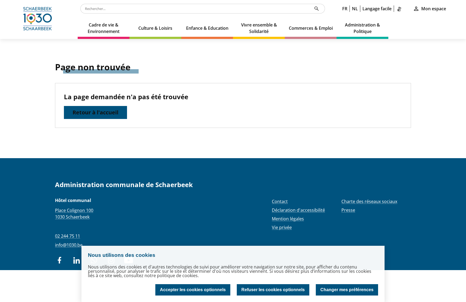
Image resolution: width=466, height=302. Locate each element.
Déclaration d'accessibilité (298, 210)
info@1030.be (69, 245)
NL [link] (355, 9)
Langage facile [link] (377, 9)
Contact (280, 201)
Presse (348, 210)
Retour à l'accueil (95, 112)
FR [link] (344, 9)
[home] (39, 19)
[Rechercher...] (316, 8)
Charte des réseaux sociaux (369, 201)
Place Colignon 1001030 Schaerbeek (74, 213)
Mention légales (288, 219)
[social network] (59, 260)
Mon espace (433, 9)
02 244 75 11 (67, 236)
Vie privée (282, 227)
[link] (400, 9)
